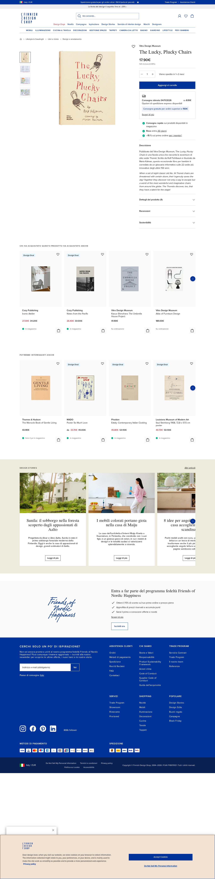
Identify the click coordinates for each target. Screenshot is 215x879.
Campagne (81, 24)
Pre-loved (114, 716)
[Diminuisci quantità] (141, 74)
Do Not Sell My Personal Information (61, 763)
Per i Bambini (182, 30)
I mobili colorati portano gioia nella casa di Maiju (122, 522)
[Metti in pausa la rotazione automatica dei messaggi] (137, 2)
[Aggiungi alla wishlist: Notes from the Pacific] (102, 254)
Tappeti (113, 30)
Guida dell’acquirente (150, 685)
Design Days (59, 24)
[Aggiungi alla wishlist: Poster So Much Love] (102, 363)
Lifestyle (168, 30)
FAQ (111, 671)
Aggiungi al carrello (167, 85)
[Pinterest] (43, 728)
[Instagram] (23, 728)
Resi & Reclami (116, 666)
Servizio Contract (178, 652)
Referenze (174, 666)
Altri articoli (190, 468)
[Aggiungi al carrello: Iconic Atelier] (58, 330)
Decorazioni (80, 30)
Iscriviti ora (119, 626)
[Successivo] (192, 521)
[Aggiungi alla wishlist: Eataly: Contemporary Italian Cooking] (147, 363)
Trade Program (176, 657)
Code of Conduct (147, 673)
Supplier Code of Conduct (147, 679)
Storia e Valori (146, 652)
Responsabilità (146, 657)
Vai (75, 667)
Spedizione (115, 661)
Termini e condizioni (88, 763)
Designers (156, 24)
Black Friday (175, 721)
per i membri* (175, 135)
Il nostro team (176, 661)
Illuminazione (43, 30)
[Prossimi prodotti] (192, 278)
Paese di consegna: (30, 675)
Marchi (147, 24)
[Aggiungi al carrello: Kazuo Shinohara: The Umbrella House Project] (147, 330)
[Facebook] (33, 728)
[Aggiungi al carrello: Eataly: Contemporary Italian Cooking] (147, 440)
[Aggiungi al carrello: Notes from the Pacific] (103, 330)
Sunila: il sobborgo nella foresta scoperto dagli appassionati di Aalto (53, 525)
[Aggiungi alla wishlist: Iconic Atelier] (58, 254)
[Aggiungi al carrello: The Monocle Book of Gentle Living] (58, 440)
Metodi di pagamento (120, 657)
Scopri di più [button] (148, 114)
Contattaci (114, 675)
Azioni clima (145, 669)
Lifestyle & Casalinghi (35, 39)
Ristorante (114, 712)
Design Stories (108, 24)
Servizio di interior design (129, 24)
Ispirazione (94, 24)
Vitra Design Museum (150, 46)
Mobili (29, 30)
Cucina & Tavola (62, 30)
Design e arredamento (72, 39)
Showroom (114, 707)
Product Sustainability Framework (150, 663)
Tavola (142, 725)
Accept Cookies (161, 857)
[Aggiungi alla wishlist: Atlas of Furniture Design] (191, 254)
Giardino (155, 30)
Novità (71, 24)
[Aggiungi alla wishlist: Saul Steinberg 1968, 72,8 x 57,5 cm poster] (191, 363)
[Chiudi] (53, 830)
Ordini (112, 652)
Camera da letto (128, 30)
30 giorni (162, 131)
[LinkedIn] (53, 728)
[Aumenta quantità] (152, 74)
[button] (179, 16)
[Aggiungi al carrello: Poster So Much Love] (103, 440)
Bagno (144, 30)
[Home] (21, 39)
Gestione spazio (98, 30)
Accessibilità (88, 767)
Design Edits (175, 707)
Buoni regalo (175, 712)
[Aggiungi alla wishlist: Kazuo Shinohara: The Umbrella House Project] (147, 254)
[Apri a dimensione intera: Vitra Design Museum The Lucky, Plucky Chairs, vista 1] (87, 88)
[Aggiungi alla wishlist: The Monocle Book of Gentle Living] (58, 363)
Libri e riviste (53, 39)
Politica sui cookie (72, 767)
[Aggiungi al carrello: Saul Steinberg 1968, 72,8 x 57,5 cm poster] (192, 440)
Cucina (142, 721)
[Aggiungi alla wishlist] (133, 46)
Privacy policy (107, 763)
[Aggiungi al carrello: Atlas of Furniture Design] (192, 330)
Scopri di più (117, 617)
